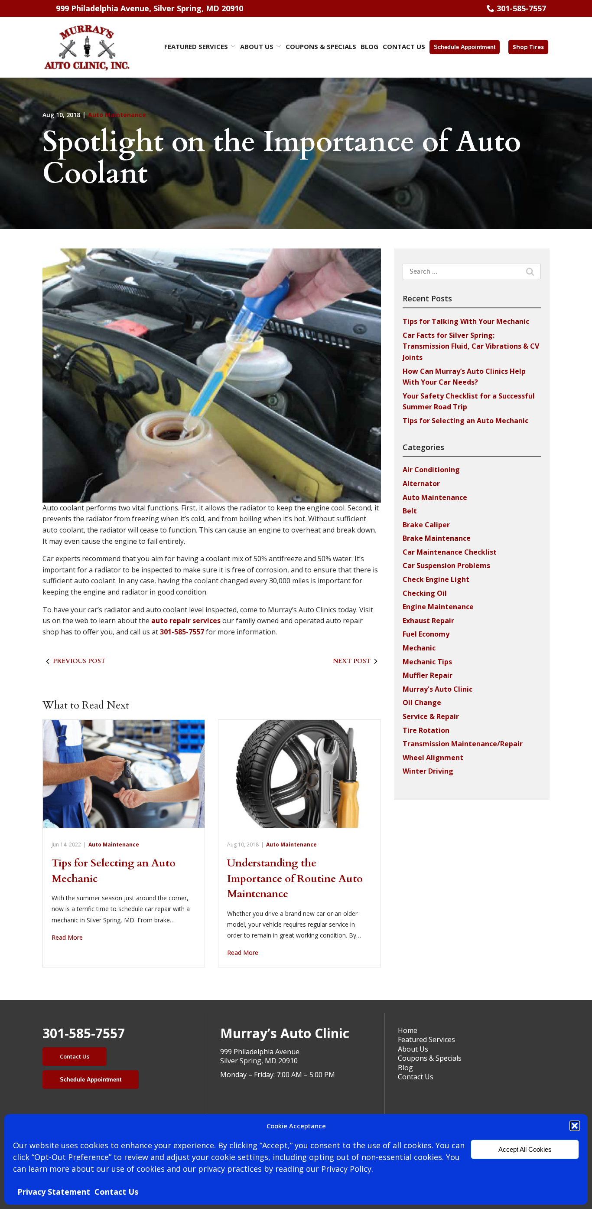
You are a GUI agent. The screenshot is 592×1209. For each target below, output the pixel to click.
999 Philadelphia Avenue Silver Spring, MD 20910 (259, 1056)
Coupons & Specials (321, 46)
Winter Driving (428, 771)
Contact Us (116, 1191)
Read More (67, 937)
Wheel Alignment (433, 757)
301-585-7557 (521, 8)
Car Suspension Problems (446, 565)
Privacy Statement (53, 1191)
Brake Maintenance (437, 538)
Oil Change (422, 702)
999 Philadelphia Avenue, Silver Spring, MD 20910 (149, 8)
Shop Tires (528, 47)
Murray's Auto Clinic (437, 689)
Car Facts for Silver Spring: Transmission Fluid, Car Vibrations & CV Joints (471, 346)
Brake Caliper (426, 524)
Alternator (421, 483)
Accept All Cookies (525, 1149)
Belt (410, 511)
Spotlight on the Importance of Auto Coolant (281, 158)
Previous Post (79, 661)
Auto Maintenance (117, 115)
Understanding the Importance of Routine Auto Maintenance (295, 878)
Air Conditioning (431, 469)
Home (407, 1030)
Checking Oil (425, 593)
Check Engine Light (436, 579)
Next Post (352, 661)
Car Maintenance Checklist (450, 552)
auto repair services (186, 620)
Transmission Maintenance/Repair (463, 743)
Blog (369, 46)
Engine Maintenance (438, 606)
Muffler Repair (427, 675)
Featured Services (196, 46)
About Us (256, 46)
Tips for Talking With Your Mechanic (466, 321)
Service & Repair (431, 716)
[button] (574, 1125)
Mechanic (419, 648)
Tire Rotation (426, 730)
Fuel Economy (426, 634)
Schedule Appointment (464, 47)
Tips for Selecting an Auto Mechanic (465, 420)
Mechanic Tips (427, 662)
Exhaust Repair (428, 620)
